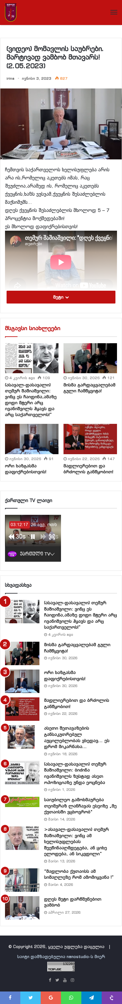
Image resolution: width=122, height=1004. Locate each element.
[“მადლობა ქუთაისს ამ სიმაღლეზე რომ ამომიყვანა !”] (22, 880)
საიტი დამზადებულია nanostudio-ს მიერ (61, 956)
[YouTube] (65, 980)
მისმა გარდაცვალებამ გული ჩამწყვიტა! (89, 388)
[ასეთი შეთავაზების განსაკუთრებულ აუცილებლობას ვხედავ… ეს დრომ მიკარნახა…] (22, 737)
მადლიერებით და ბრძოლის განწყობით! (88, 468)
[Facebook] (49, 980)
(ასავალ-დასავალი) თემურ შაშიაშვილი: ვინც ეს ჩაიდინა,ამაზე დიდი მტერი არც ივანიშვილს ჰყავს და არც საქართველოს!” (31, 399)
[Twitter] (57, 980)
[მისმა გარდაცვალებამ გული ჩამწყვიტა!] (90, 358)
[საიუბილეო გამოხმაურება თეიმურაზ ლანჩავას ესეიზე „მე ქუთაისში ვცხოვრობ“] (22, 802)
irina (10, 78)
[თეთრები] (11, 12)
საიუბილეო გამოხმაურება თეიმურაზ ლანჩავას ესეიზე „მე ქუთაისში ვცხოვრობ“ (80, 806)
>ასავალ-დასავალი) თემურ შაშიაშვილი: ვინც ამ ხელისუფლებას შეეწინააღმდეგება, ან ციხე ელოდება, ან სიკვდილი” (76, 841)
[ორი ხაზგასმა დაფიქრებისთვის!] (31, 439)
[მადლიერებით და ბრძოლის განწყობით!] (90, 439)
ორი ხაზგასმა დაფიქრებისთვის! (25, 468)
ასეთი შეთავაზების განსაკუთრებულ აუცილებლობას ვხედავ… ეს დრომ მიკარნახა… (76, 737)
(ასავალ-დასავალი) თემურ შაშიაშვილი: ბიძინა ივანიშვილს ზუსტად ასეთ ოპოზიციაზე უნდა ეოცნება (75, 773)
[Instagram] (72, 980)
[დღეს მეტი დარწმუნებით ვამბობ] (22, 908)
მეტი (59, 297)
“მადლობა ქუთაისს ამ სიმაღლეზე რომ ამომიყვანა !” (79, 874)
